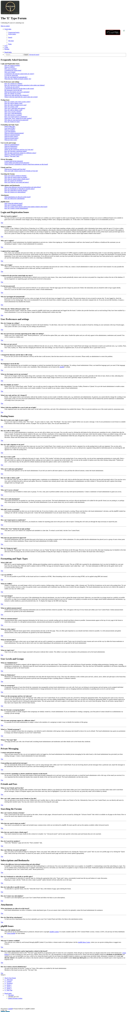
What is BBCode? (9, 126)
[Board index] (10, 14)
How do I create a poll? (11, 106)
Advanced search (34, 54)
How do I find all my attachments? (14, 198)
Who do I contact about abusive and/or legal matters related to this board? (25, 206)
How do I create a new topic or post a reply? (17, 101)
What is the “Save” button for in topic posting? (18, 118)
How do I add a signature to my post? (15, 105)
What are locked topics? (11, 138)
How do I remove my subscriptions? (15, 192)
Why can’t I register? (10, 69)
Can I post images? (10, 131)
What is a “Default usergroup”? (13, 154)
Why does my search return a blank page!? (16, 179)
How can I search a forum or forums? (15, 175)
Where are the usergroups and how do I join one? (18, 149)
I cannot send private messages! (13, 161)
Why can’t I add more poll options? (14, 108)
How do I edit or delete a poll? (13, 110)
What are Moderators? (10, 146)
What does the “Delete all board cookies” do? (17, 79)
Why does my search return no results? (15, 177)
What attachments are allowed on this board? (17, 197)
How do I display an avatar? (12, 93)
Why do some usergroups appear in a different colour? (20, 153)
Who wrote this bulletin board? (13, 203)
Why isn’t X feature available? (13, 205)
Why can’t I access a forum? (12, 111)
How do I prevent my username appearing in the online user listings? (24, 85)
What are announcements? (12, 135)
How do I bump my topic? (12, 121)
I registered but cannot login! (12, 70)
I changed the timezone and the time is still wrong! (19, 88)
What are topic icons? (10, 140)
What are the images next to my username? (17, 92)
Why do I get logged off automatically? (15, 77)
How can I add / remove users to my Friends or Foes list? (21, 171)
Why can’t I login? (9, 72)
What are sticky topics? (11, 136)
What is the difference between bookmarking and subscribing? (22, 187)
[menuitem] (13, 32)
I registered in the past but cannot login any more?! (19, 74)
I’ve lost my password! (11, 75)
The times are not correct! (11, 87)
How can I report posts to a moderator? (15, 116)
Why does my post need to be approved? (16, 120)
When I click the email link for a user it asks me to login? (21, 97)
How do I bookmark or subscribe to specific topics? (19, 189)
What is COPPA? (9, 67)
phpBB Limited (54, 931)
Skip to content (5, 26)
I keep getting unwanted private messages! (16, 162)
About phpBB (11, 933)
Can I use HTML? (9, 128)
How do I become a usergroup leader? (15, 151)
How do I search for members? (13, 180)
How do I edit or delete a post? (13, 103)
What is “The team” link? (11, 156)
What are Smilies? (9, 130)
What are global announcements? (14, 133)
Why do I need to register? (12, 65)
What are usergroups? (10, 148)
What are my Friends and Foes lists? (15, 169)
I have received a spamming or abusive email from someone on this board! (26, 164)
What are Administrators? (11, 144)
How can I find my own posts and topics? (16, 182)
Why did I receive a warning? (13, 115)
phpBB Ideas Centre (84, 942)
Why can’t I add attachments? (13, 113)
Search (26, 54)
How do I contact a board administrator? (16, 208)
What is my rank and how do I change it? (16, 95)
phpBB (62, 367)
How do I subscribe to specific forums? (15, 190)
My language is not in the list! (13, 90)
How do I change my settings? (13, 83)
